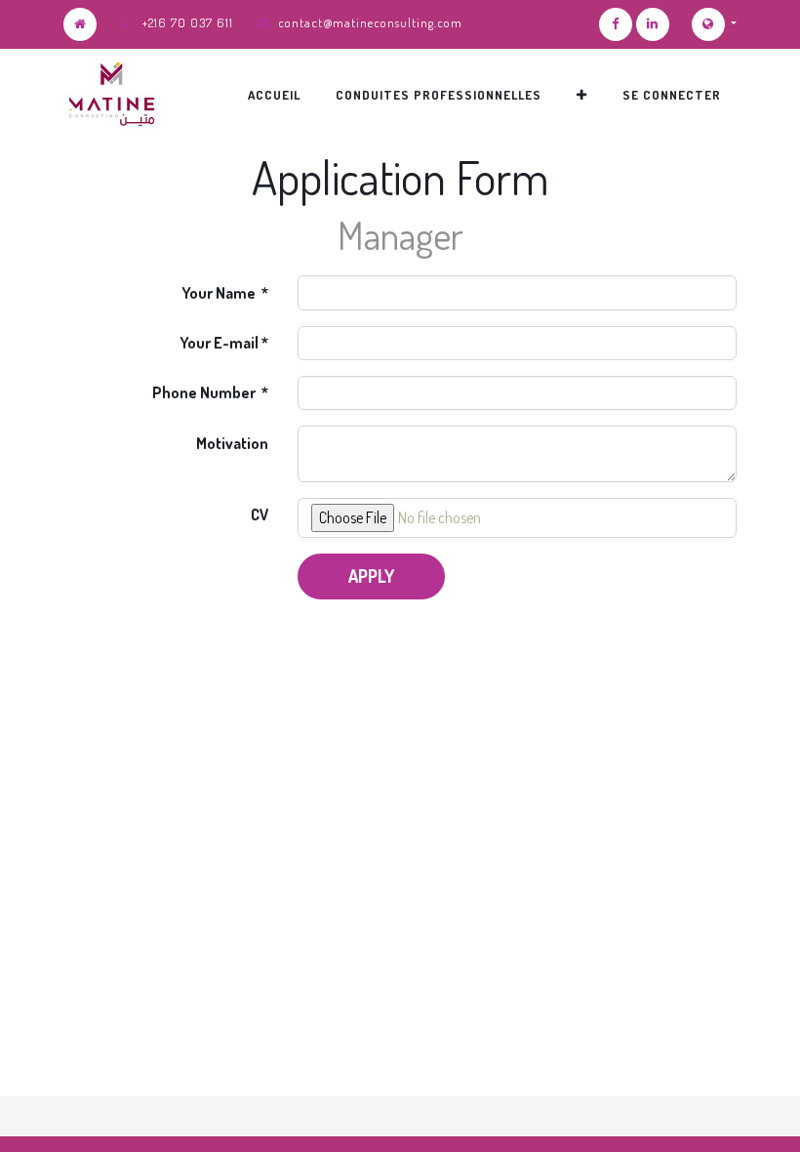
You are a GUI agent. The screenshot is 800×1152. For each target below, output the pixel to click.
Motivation (232, 443)
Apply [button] (371, 576)
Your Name (220, 293)
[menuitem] (274, 94)
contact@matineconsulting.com (370, 22)
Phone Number (205, 392)
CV (259, 514)
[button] (582, 94)
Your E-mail (219, 342)
